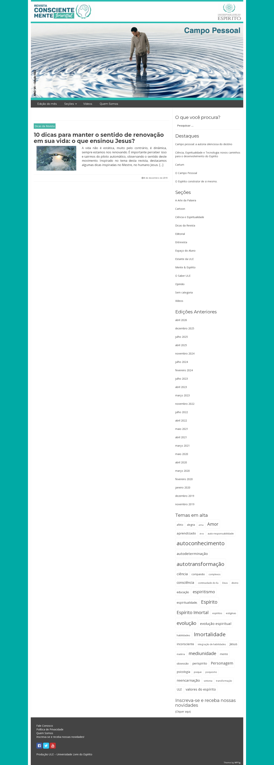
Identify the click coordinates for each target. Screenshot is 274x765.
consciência (185, 582)
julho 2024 (181, 362)
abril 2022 (181, 420)
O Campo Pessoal (186, 173)
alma (201, 525)
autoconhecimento (201, 543)
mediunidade (202, 653)
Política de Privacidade (49, 729)
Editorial (180, 234)
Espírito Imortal (193, 612)
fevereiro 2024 (184, 370)
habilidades (183, 635)
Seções (69, 104)
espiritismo (204, 592)
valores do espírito (201, 689)
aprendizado (186, 533)
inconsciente (185, 644)
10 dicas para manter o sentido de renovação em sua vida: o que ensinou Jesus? (99, 137)
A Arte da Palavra (185, 200)
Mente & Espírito (185, 267)
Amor (212, 524)
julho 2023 (181, 378)
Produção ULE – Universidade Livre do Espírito (64, 754)
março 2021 (182, 445)
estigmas (231, 613)
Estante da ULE (184, 259)
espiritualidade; (187, 603)
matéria (181, 654)
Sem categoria (184, 292)
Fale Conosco (44, 725)
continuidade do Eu (208, 582)
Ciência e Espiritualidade (189, 217)
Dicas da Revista (45, 126)
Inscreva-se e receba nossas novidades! (60, 737)
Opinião (180, 284)
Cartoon (180, 208)
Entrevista (181, 242)
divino (235, 582)
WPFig (237, 762)
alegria (191, 524)
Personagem (222, 663)
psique (198, 672)
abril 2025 (181, 345)
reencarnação (188, 680)
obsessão (183, 663)
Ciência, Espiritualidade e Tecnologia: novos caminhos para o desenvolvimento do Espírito (207, 154)
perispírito (199, 663)
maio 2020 (181, 454)
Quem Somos (109, 104)
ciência (182, 574)
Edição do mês (47, 104)
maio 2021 (181, 429)
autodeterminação (192, 553)
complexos (215, 574)
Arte (202, 533)
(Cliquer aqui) (205, 705)
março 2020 (182, 470)
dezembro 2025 (184, 328)
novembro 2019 (184, 504)
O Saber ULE (182, 275)
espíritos (217, 613)
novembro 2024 (184, 353)
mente (224, 654)
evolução (186, 623)
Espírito (209, 602)
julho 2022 (181, 412)
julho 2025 (181, 336)
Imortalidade (210, 634)
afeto (180, 524)
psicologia (183, 672)
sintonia (208, 680)
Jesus (233, 644)
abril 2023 (181, 387)
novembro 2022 (184, 403)
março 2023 (182, 395)
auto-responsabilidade (221, 533)
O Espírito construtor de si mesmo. (196, 181)
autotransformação (200, 563)
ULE (179, 689)
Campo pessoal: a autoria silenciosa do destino (203, 144)
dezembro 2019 (184, 496)
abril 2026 (181, 320)
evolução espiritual (215, 623)
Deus (225, 582)
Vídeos (87, 104)
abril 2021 (181, 437)
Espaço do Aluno (185, 250)
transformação (224, 680)
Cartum (179, 164)
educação (183, 592)
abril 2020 (181, 462)
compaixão (198, 574)
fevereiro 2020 (184, 479)
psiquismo (211, 671)
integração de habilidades (212, 644)
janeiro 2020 (182, 487)
